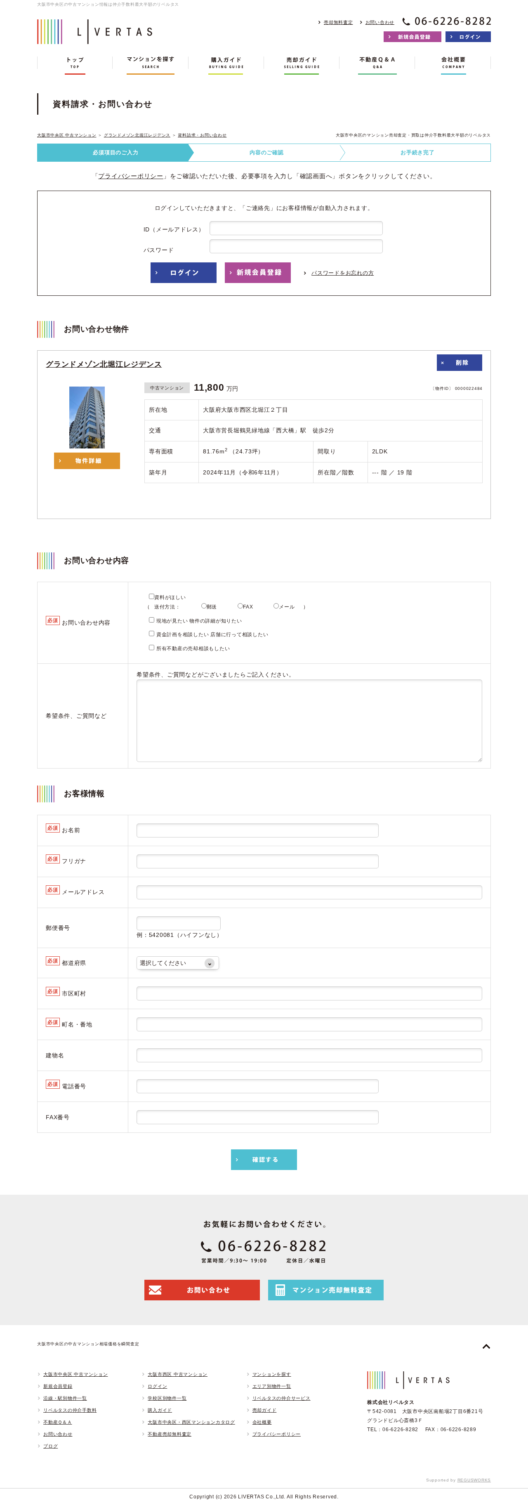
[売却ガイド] (301, 66)
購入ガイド (160, 1410)
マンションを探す (271, 1374)
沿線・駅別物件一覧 (65, 1398)
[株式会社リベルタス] (95, 37)
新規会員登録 (58, 1386)
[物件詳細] (87, 461)
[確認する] (264, 1159)
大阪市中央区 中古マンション (67, 135)
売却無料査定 (338, 22)
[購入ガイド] (226, 66)
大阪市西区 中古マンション (177, 1374)
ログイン (157, 1386)
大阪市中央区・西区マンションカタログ (191, 1422)
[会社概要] (452, 66)
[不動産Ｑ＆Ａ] (377, 66)
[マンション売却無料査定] (326, 1290)
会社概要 (262, 1422)
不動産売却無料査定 (169, 1434)
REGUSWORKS (474, 1480)
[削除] (459, 362)
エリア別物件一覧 (271, 1386)
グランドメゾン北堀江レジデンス (137, 135)
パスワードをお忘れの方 (342, 273)
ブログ (50, 1446)
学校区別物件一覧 (167, 1398)
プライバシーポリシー (130, 175)
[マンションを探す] (150, 66)
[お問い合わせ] (202, 1290)
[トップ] (75, 66)
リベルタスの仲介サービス (281, 1398)
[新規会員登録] (412, 36)
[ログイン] (468, 36)
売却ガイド (264, 1410)
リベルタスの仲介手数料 (70, 1410)
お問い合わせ (380, 22)
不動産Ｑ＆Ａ (57, 1422)
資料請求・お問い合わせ (202, 135)
